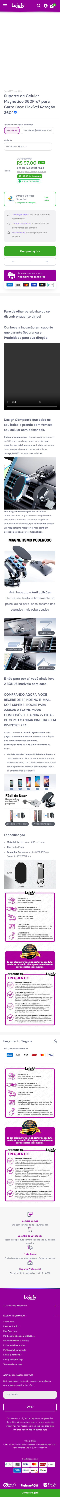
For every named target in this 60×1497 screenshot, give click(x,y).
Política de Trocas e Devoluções (19, 1335)
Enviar (30, 1406)
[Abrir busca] (39, 6)
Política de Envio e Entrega (16, 1340)
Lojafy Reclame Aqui (13, 1359)
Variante (8, 140)
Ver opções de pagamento (31, 171)
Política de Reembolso (14, 1345)
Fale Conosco (10, 1331)
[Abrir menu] (5, 5)
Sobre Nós (8, 1321)
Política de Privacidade (14, 1350)
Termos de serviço (12, 1364)
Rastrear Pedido (11, 1326)
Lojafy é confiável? (12, 1354)
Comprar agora (30, 251)
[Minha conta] (45, 5)
